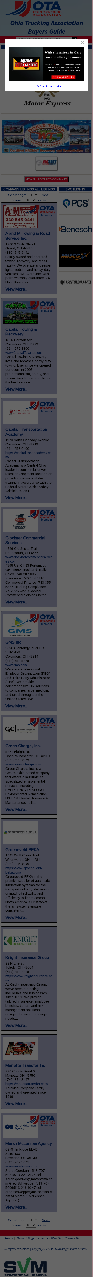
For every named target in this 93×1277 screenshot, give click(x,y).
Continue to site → (50, 86)
